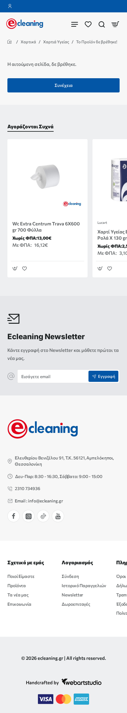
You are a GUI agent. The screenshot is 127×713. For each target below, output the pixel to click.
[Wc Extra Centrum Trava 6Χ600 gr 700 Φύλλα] (47, 179)
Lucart (102, 222)
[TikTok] (43, 516)
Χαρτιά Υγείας (56, 41)
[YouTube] (58, 516)
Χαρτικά (28, 41)
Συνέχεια (64, 85)
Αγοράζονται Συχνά (30, 126)
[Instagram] (28, 516)
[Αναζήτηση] (102, 24)
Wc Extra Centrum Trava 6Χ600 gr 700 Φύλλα (46, 227)
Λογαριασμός (77, 562)
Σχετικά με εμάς (25, 562)
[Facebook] (13, 516)
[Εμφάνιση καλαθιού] (115, 24)
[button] (15, 268)
